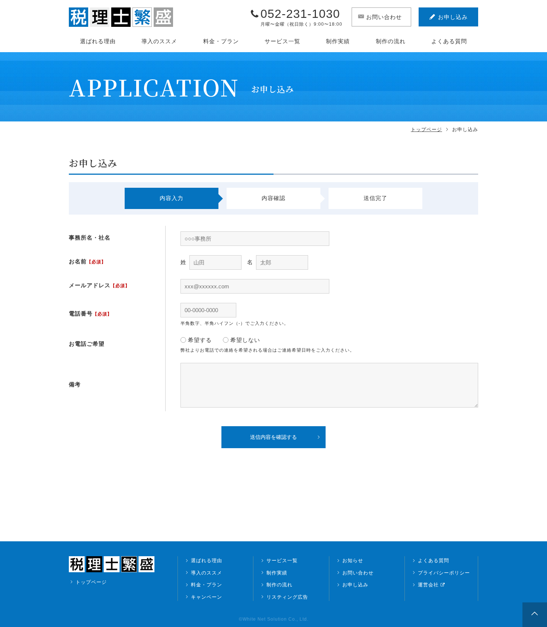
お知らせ (352, 560)
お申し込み (355, 585)
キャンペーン (206, 597)
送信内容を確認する (273, 437)
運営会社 (428, 585)
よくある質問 (449, 41)
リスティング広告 (287, 597)
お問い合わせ (358, 573)
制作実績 (338, 41)
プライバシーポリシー (444, 573)
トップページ (426, 129)
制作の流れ (391, 41)
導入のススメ (159, 41)
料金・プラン (221, 41)
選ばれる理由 (98, 41)
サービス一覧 (282, 41)
